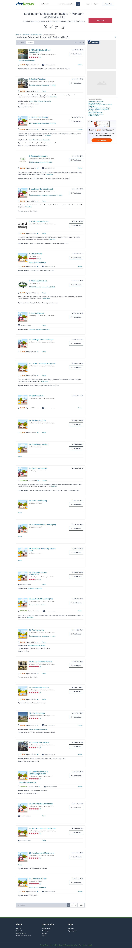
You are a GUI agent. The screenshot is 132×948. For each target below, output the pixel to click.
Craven (31, 729)
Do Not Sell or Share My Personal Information (64, 945)
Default (80, 42)
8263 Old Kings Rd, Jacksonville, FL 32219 (42, 85)
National (44, 933)
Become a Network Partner (23, 935)
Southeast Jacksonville (35, 588)
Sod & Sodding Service (53, 601)
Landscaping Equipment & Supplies (100, 108)
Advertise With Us (21, 933)
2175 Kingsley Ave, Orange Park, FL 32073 (42, 636)
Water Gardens (33, 54)
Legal (90, 945)
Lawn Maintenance (47, 119)
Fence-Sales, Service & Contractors (53, 158)
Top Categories (72, 931)
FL (21, 34)
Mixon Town (32, 140)
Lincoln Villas (33, 101)
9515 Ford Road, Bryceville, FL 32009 (41, 162)
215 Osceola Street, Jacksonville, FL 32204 (43, 123)
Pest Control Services (35, 119)
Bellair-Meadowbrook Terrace (36, 645)
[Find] (78, 4)
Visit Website (77, 54)
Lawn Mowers (51, 690)
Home (17, 34)
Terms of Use (83, 945)
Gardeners (92, 106)
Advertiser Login (46, 928)
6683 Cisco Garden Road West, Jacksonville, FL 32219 (46, 195)
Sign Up (96, 4)
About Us (18, 928)
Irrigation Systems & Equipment (99, 109)
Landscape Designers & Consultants (53, 81)
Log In (88, 4)
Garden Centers (94, 115)
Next (81, 905)
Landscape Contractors (35, 81)
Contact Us (19, 931)
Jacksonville (26, 34)
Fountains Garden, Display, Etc (47, 54)
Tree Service (93, 111)
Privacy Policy (44, 945)
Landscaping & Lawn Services (51, 191)
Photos (80, 64)
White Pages (45, 931)
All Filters (21, 42)
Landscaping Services (36, 34)
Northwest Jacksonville (44, 101)
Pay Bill (44, 935)
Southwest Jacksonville (42, 329)
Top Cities (71, 928)
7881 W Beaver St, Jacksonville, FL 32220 (42, 287)
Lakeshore (32, 329)
